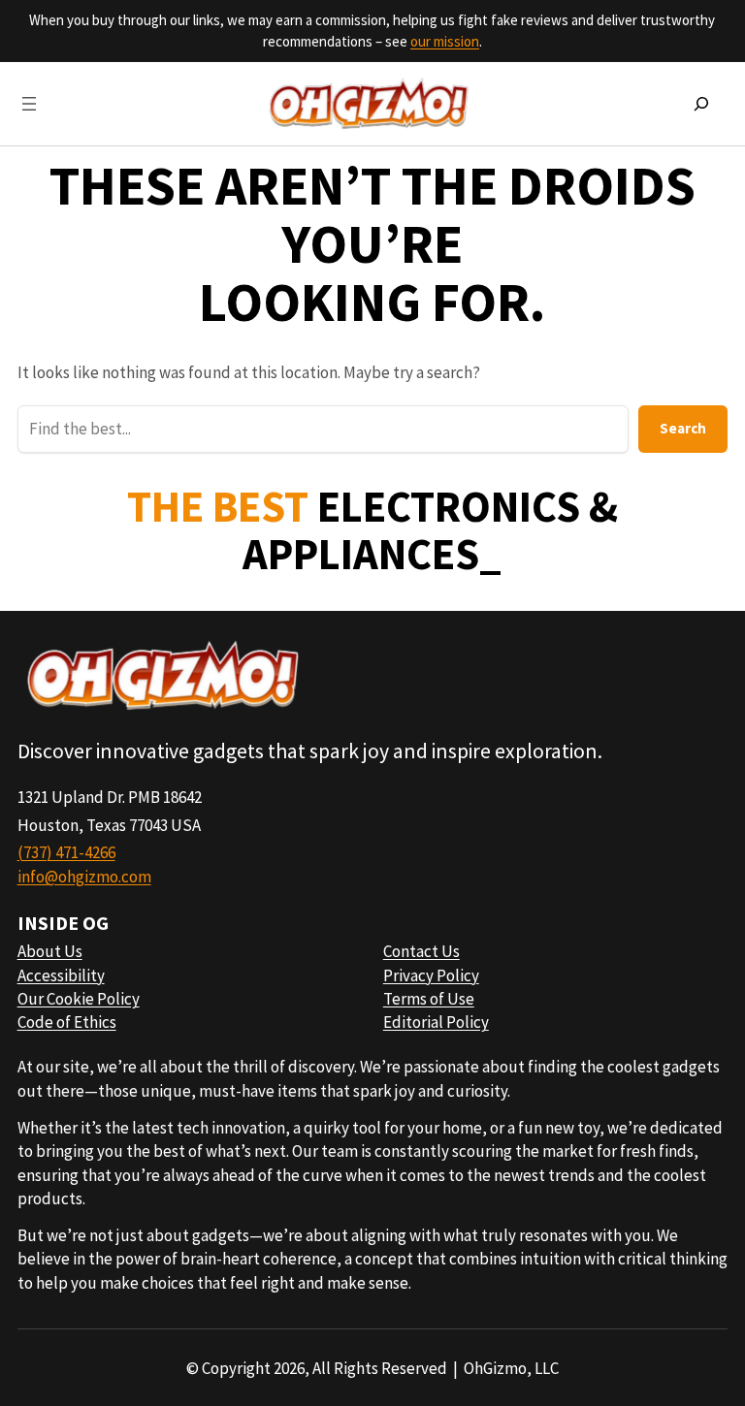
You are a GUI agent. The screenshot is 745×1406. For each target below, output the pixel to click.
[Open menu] (29, 103)
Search (683, 428)
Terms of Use (428, 998)
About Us (49, 951)
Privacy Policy (431, 975)
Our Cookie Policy (78, 998)
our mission (444, 41)
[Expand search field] (701, 103)
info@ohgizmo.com (84, 876)
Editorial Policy (436, 1022)
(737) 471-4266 (66, 852)
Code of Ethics (66, 1022)
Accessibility (61, 975)
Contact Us (421, 951)
